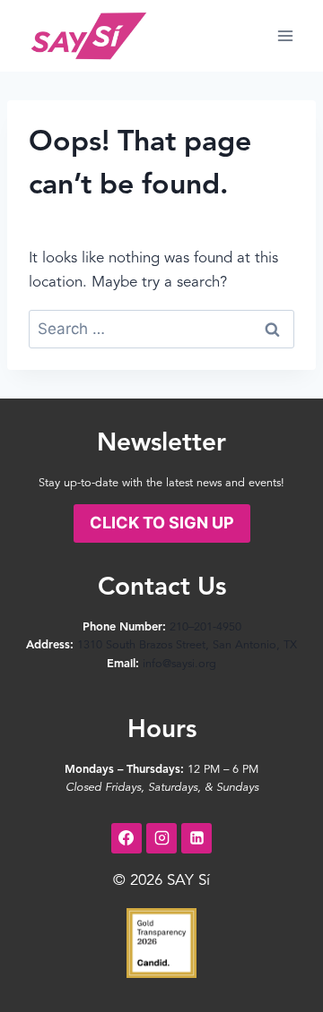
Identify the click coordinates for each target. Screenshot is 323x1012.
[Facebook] (126, 838)
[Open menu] (284, 35)
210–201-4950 (205, 627)
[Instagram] (161, 838)
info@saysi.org (179, 664)
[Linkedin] (196, 838)
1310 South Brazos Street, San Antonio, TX (187, 645)
